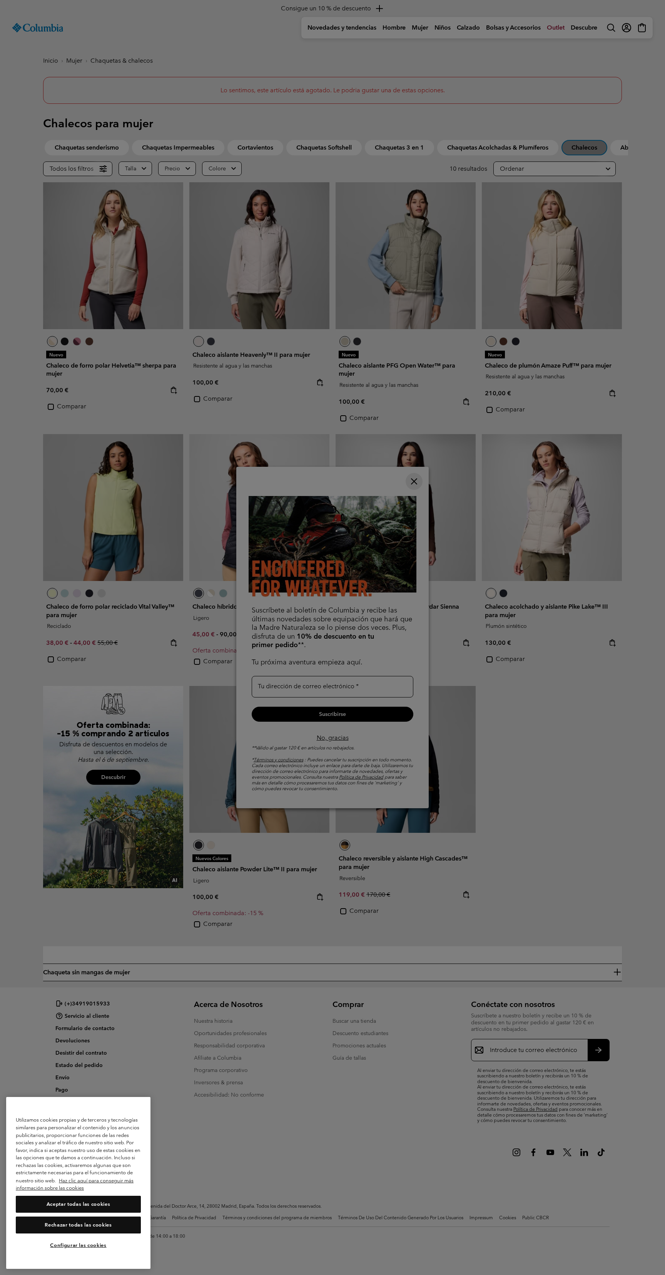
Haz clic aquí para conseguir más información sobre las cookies (75, 1184)
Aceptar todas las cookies (78, 1204)
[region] (78, 1183)
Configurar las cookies (78, 1245)
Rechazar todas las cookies (78, 1225)
